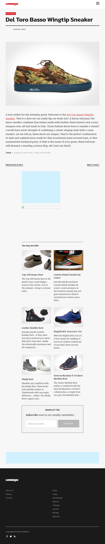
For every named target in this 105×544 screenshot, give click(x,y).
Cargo (54, 494)
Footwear (10, 14)
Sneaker (45, 152)
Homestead (57, 498)
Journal (55, 509)
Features (56, 516)
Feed (15, 536)
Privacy (9, 494)
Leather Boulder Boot (32, 327)
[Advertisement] (41, 187)
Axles (54, 490)
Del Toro (34, 152)
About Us (9, 490)
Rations (55, 501)
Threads (55, 505)
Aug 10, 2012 (19, 29)
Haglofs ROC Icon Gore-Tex (68, 331)
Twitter (11, 536)
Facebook (7, 536)
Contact (9, 498)
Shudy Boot (27, 379)
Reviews (55, 512)
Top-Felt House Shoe (32, 274)
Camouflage (21, 152)
